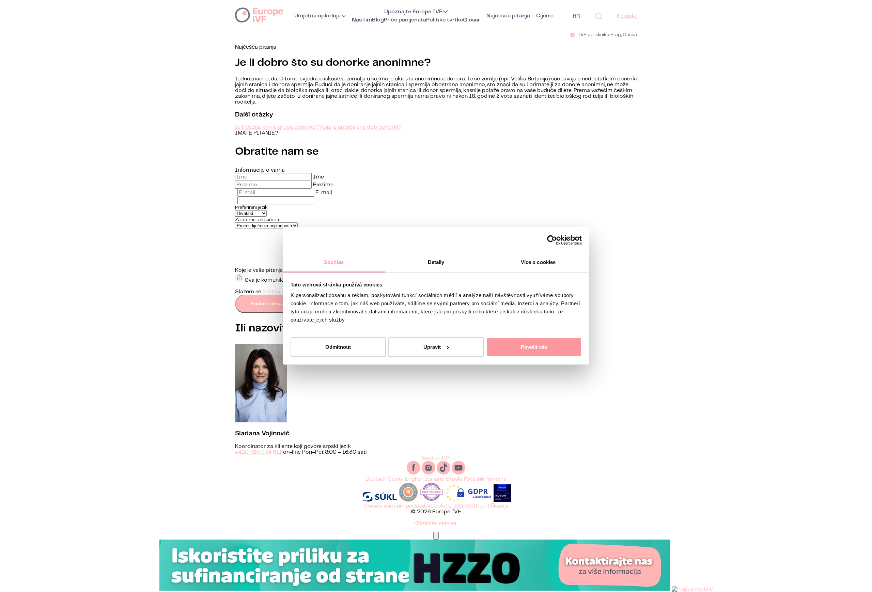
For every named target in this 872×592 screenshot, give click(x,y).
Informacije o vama (260, 170)
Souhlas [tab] (334, 262)
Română (496, 479)
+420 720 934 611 (258, 452)
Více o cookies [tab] (538, 262)
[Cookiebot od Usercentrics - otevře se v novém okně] (552, 240)
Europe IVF (259, 14)
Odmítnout (338, 347)
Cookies (440, 506)
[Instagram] (429, 473)
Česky (396, 479)
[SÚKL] (379, 500)
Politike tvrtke (444, 19)
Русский (474, 479)
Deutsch (375, 479)
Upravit (432, 347)
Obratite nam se (436, 523)
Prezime (323, 184)
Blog (378, 19)
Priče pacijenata (405, 19)
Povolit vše (534, 347)
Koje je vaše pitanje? (260, 270)
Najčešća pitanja (508, 15)
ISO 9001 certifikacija (481, 506)
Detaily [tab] (436, 262)
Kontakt (627, 16)
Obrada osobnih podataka (396, 506)
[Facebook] (414, 473)
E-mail (323, 192)
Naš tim (362, 19)
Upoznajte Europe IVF (413, 11)
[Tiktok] (444, 473)
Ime (318, 177)
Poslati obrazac (271, 303)
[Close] (436, 536)
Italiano (435, 479)
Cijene (544, 15)
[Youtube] (458, 473)
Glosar (471, 19)
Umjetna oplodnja (317, 15)
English (414, 479)
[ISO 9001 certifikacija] (502, 500)
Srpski (454, 479)
